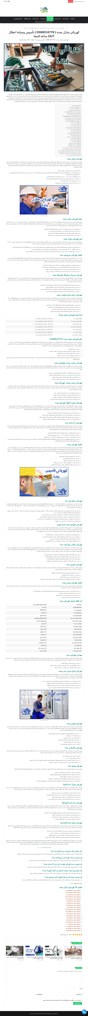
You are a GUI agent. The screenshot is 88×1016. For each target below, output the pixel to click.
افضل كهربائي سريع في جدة (74, 110)
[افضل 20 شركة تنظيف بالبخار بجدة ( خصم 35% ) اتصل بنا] (14, 951)
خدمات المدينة (35, 18)
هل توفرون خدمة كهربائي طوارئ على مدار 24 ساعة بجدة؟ (69, 150)
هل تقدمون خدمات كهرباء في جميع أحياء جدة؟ (71, 149)
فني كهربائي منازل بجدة (75, 108)
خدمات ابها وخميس (18, 18)
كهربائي (16, 222)
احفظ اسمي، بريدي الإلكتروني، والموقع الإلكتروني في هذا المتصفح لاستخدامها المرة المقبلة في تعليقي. (62, 1000)
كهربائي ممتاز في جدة (74, 125)
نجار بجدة (71, 883)
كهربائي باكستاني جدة (74, 140)
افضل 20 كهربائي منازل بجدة (73, 155)
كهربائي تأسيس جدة (75, 130)
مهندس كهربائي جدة (75, 135)
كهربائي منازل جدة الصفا (74, 143)
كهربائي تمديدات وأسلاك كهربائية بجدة (72, 111)
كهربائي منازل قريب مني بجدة (73, 136)
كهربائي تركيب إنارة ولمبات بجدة (73, 113)
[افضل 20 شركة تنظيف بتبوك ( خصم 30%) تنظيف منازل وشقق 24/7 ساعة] (54, 951)
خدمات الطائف (27, 18)
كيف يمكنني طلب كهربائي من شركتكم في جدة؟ (70, 147)
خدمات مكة (43, 18)
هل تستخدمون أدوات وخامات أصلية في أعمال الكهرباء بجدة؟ (68, 151)
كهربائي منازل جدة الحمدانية (73, 146)
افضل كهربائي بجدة (75, 124)
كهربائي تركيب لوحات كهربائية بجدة (72, 119)
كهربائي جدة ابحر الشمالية (73, 144)
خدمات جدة (50, 18)
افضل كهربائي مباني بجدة (74, 132)
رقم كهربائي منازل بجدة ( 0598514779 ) (71, 116)
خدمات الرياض (57, 18)
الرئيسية (72, 18)
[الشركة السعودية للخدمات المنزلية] (44, 10)
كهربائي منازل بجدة (76, 105)
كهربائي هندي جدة (75, 141)
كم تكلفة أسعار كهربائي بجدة (73, 133)
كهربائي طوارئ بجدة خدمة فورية (72, 127)
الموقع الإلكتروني (39, 994)
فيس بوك (39, 847)
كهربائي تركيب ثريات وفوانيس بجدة (72, 118)
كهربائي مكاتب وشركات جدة (73, 129)
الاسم (80, 988)
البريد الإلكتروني (78, 994)
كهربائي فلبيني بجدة (75, 138)
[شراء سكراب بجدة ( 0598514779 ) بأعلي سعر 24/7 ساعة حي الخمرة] (73, 951)
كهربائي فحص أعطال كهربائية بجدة (72, 121)
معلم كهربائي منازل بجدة (75, 107)
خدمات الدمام (66, 18)
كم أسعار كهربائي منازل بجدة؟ (73, 114)
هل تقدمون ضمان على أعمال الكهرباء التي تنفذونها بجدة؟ (69, 153)
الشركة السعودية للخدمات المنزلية (36, 1013)
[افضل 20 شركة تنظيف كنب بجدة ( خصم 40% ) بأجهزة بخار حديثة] (34, 951)
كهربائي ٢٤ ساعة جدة (74, 122)
